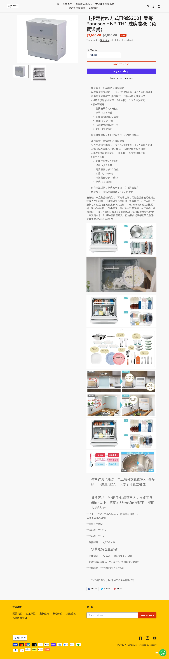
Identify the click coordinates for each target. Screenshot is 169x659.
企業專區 (31, 613)
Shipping (104, 40)
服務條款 (71, 613)
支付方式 (92, 49)
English (19, 637)
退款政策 (44, 613)
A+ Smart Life (131, 645)
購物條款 (57, 613)
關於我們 (17, 613)
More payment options (121, 78)
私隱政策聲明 (20, 617)
